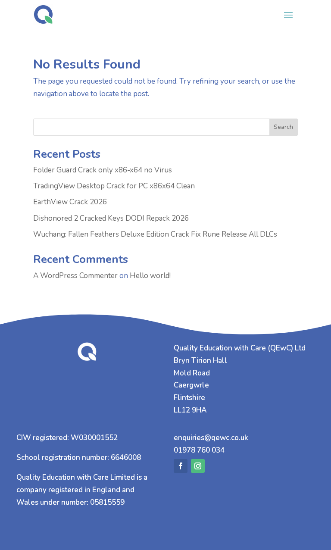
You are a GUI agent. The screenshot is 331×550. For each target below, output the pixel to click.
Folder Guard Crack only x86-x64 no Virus (102, 170)
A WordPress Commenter (75, 276)
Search (283, 127)
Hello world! (150, 276)
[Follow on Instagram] (198, 466)
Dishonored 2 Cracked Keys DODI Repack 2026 (111, 218)
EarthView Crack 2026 (70, 202)
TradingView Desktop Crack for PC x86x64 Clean (114, 186)
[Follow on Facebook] (180, 466)
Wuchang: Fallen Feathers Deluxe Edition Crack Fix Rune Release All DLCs (155, 234)
